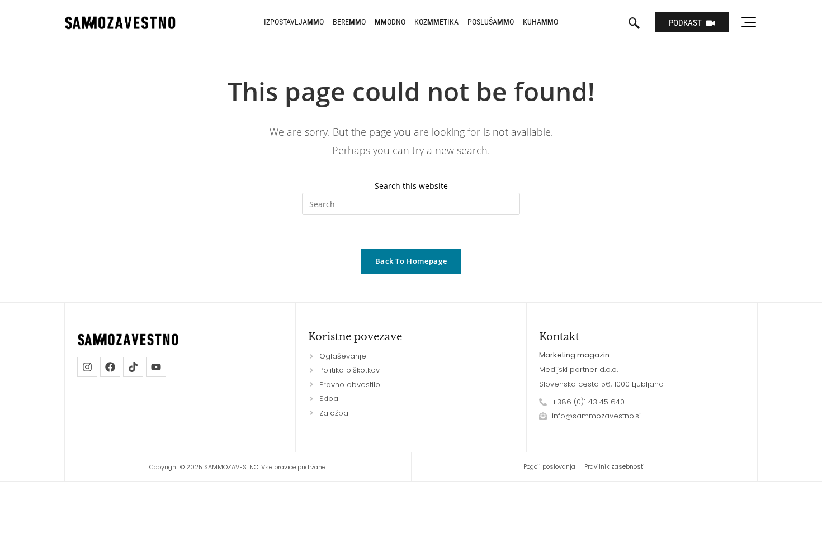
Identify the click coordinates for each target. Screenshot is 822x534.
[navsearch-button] (634, 24)
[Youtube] (156, 367)
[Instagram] (87, 367)
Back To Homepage (411, 261)
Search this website (411, 185)
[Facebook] (110, 367)
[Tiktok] (133, 367)
